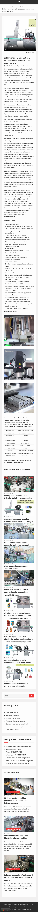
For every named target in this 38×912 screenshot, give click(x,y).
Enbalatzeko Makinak (13, 730)
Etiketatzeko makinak (13, 718)
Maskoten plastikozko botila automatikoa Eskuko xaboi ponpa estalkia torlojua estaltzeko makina (18, 662)
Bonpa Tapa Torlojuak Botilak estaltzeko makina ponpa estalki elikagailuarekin (17, 545)
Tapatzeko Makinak (22, 66)
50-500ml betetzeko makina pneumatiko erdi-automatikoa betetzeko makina (15, 800)
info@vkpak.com (24, 758)
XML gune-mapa (27, 909)
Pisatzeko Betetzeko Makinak (15, 721)
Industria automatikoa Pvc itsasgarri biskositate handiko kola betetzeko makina (18, 877)
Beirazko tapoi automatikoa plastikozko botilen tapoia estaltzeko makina (18, 639)
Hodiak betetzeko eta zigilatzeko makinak (19, 727)
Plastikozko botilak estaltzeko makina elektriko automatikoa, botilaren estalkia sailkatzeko (16, 592)
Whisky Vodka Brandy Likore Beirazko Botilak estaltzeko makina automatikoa (18, 498)
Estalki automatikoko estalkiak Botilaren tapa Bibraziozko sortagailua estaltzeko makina (16, 686)
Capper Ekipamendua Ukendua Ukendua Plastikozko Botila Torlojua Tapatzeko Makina (18, 521)
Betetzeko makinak (12, 712)
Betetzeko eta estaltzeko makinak (17, 724)
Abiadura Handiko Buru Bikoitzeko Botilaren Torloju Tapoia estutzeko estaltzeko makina (18, 615)
